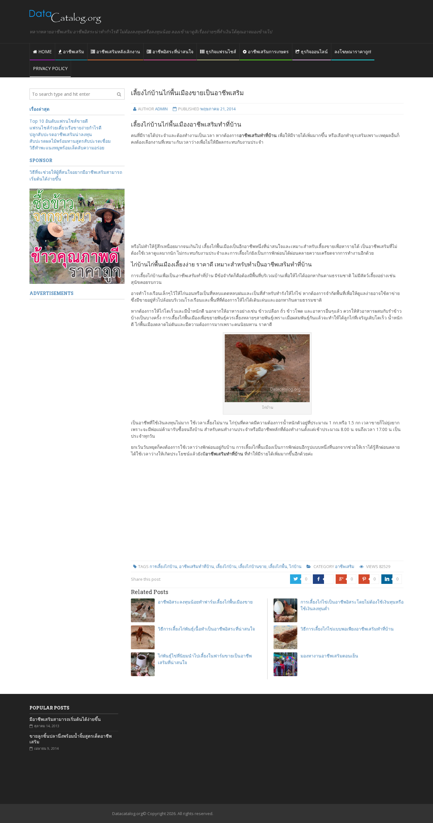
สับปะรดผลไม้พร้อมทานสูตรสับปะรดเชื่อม (70, 141)
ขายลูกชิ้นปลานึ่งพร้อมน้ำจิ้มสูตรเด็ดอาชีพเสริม (70, 739)
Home (44, 52)
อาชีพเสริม (73, 52)
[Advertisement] (267, 194)
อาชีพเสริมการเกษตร (268, 52)
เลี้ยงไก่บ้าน (226, 566)
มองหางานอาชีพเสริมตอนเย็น (329, 656)
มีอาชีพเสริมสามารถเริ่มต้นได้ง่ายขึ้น (65, 719)
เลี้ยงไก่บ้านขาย (252, 566)
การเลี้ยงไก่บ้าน (163, 566)
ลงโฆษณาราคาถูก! (352, 52)
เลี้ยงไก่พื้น (277, 566)
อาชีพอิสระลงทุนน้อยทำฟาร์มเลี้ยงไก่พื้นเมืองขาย (205, 602)
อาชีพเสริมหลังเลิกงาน (117, 52)
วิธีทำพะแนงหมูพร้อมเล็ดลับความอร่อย (66, 148)
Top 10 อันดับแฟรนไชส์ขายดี (58, 121)
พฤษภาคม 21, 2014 (218, 109)
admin (161, 109)
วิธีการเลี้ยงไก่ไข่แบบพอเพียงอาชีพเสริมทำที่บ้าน (347, 629)
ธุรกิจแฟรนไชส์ (220, 52)
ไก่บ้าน (295, 566)
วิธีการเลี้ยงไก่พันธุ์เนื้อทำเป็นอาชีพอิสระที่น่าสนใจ (206, 629)
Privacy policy (50, 68)
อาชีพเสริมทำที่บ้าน (196, 566)
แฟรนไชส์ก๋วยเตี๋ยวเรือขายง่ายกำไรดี (65, 128)
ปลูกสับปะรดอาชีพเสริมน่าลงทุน (60, 134)
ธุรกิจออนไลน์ (314, 52)
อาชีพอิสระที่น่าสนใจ (172, 52)
